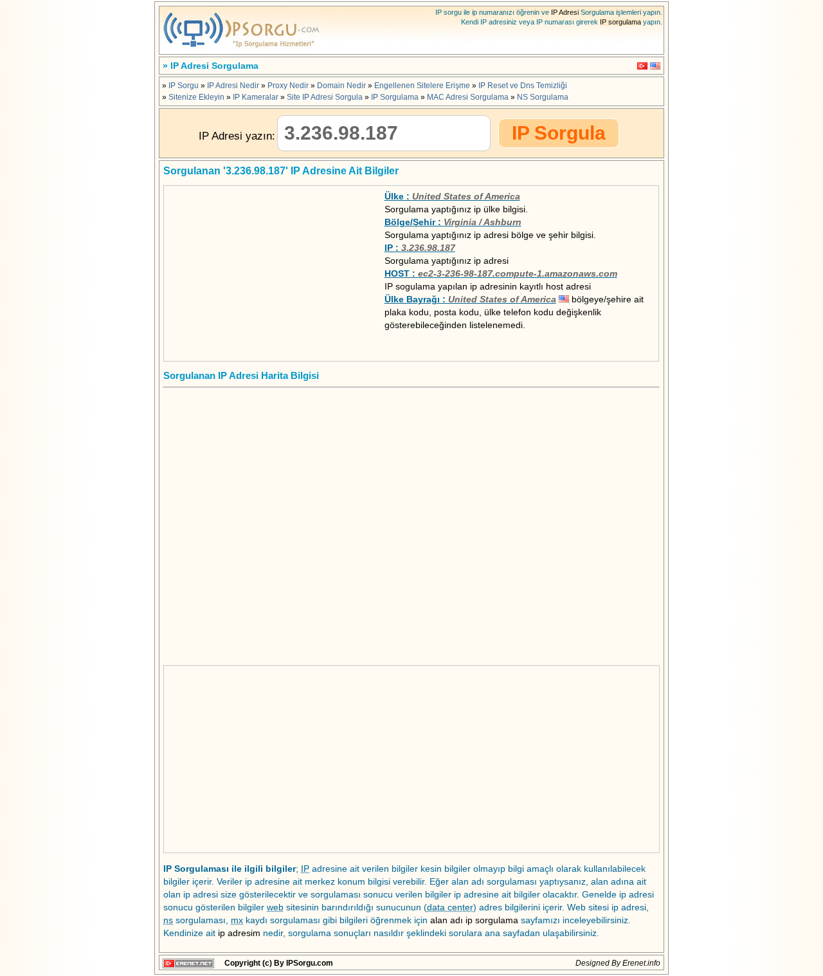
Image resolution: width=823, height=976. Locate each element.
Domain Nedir (341, 85)
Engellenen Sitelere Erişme (422, 85)
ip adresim (239, 933)
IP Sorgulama (395, 97)
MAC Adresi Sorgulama (468, 97)
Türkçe (642, 65)
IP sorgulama (620, 22)
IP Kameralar (255, 97)
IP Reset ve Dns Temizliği (522, 85)
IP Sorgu (183, 85)
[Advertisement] (264, 270)
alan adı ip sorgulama (474, 920)
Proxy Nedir (288, 85)
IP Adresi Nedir (233, 85)
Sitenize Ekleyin (196, 97)
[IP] (241, 50)
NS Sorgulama (542, 97)
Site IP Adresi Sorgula (325, 97)
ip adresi (491, 260)
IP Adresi (565, 12)
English (655, 65)
